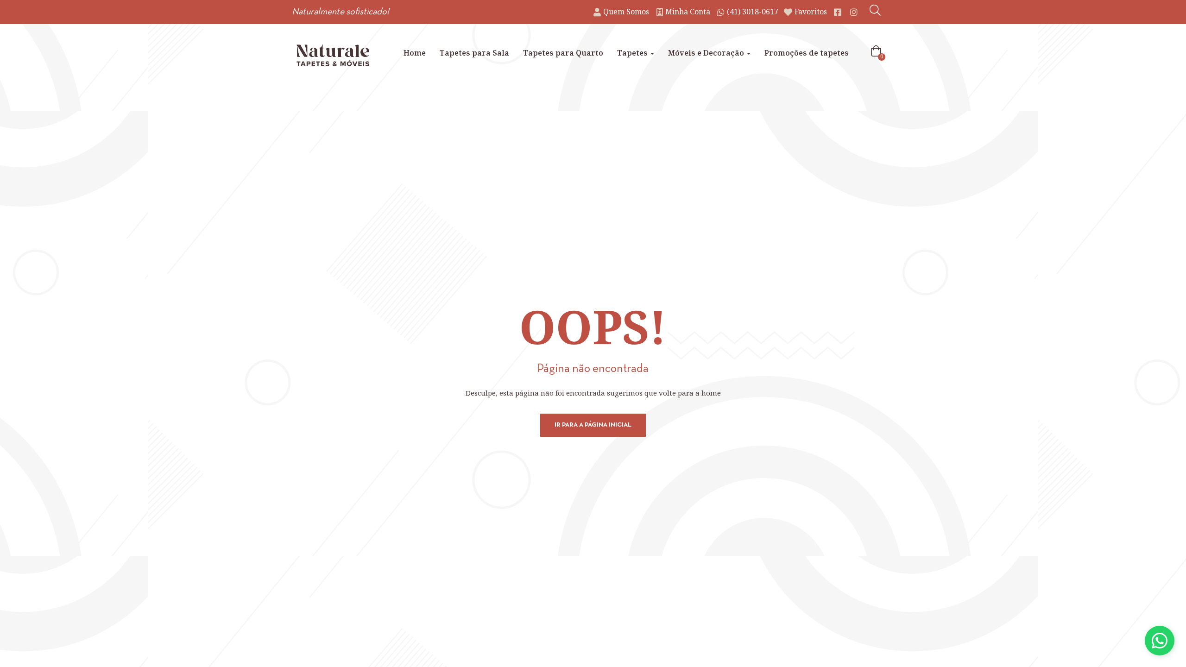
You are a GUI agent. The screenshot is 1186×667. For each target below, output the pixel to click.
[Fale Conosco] (1159, 640)
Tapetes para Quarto (563, 53)
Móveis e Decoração (707, 53)
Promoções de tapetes (806, 53)
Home (415, 53)
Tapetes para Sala (474, 53)
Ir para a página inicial (593, 425)
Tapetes (633, 53)
